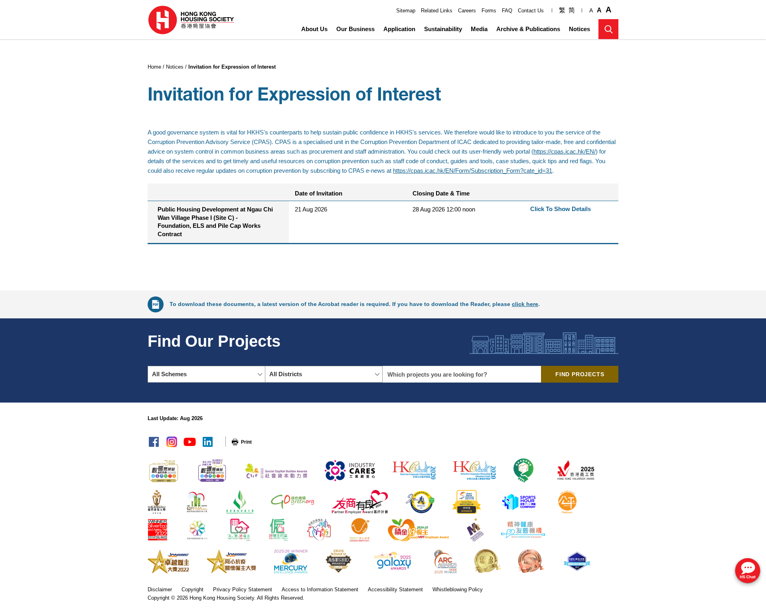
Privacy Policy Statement (242, 589)
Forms (489, 11)
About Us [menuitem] (314, 29)
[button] (608, 29)
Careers (467, 11)
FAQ (507, 11)
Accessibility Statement (395, 589)
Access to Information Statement (320, 589)
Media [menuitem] (479, 29)
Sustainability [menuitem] (443, 29)
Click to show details (560, 208)
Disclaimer (160, 589)
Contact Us (531, 11)
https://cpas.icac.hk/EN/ (564, 151)
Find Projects (579, 374)
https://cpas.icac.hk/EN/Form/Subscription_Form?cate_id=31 (472, 170)
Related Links (436, 11)
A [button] (591, 10)
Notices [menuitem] (579, 29)
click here (525, 304)
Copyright (192, 589)
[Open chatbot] (748, 571)
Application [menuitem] (399, 29)
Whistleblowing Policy (457, 589)
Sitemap (405, 11)
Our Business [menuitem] (355, 29)
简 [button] (572, 10)
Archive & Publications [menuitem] (528, 29)
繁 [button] (562, 10)
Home (154, 67)
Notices (175, 67)
